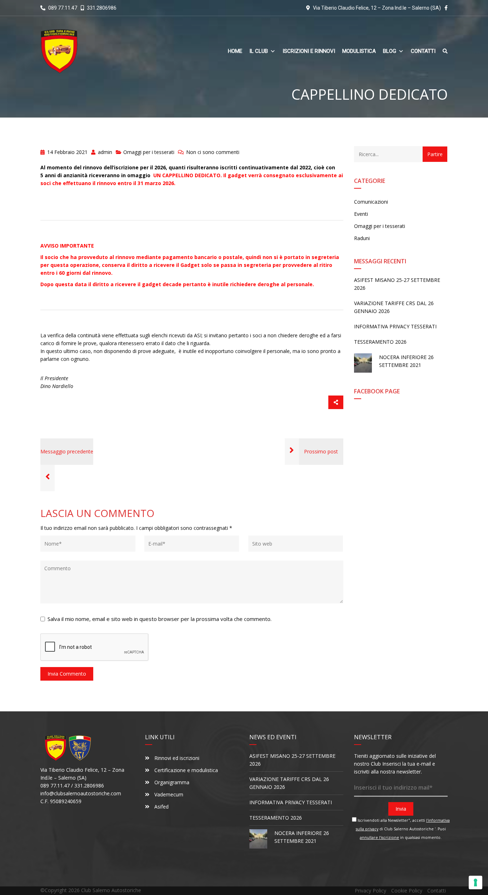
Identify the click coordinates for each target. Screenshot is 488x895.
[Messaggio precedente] (47, 477)
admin (104, 152)
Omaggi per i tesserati (148, 152)
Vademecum (168, 794)
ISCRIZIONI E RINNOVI (309, 51)
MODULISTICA (359, 51)
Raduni (362, 238)
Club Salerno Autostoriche (111, 890)
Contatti (423, 51)
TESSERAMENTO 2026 (380, 341)
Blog (389, 51)
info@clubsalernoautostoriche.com (80, 793)
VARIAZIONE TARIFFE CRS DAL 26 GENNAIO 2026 (394, 307)
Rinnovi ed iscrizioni (176, 758)
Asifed (161, 806)
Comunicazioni (371, 201)
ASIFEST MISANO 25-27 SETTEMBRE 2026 (397, 284)
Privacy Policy (370, 890)
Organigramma (171, 782)
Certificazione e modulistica (185, 770)
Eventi (361, 213)
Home (235, 51)
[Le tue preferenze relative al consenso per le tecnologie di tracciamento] (475, 882)
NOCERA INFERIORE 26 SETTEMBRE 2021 (406, 361)
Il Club (258, 51)
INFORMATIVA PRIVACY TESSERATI (395, 326)
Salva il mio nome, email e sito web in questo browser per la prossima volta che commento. (160, 618)
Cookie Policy (406, 890)
